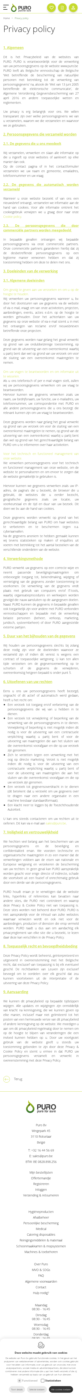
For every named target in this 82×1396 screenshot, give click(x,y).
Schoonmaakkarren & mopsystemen (41, 1246)
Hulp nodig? (41, 1293)
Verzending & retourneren (41, 1195)
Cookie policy (12, 216)
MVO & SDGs (41, 1270)
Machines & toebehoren (41, 1252)
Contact (41, 1287)
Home (6, 18)
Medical (41, 1229)
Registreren (41, 1184)
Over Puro (41, 1264)
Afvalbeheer (41, 1217)
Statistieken (53, 1380)
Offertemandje (41, 1178)
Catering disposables (41, 1234)
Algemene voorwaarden (41, 1281)
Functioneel (30, 1380)
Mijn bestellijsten (41, 1172)
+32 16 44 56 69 (42, 1150)
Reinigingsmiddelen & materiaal (41, 1240)
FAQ (41, 1275)
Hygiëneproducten (41, 1212)
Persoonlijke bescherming (41, 1223)
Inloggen (41, 1189)
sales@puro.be (56, 823)
